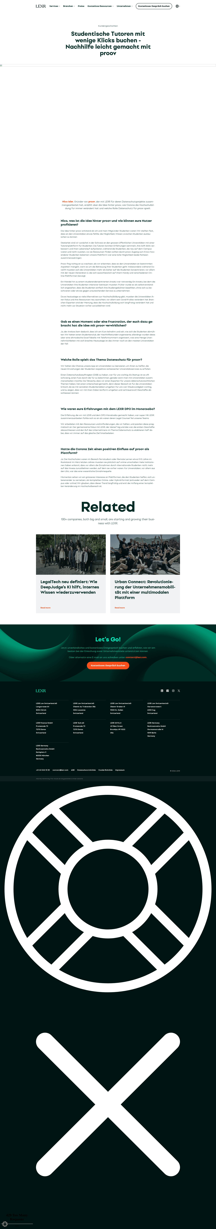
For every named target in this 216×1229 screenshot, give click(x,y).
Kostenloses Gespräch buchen (108, 665)
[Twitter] (179, 691)
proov (91, 201)
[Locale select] (178, 6)
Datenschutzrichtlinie (86, 770)
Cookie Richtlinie (105, 770)
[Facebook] (167, 691)
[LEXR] (41, 6)
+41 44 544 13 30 (43, 770)
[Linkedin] (162, 691)
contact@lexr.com (136, 657)
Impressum (120, 770)
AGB (72, 770)
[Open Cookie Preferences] (5, 1224)
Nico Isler (67, 201)
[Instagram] (173, 691)
